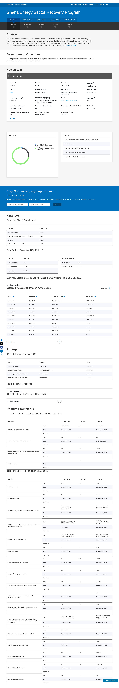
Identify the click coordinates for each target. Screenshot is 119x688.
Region (63, 98)
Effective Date (91, 89)
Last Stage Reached (42, 112)
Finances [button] (41, 24)
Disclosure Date (40, 89)
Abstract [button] (13, 24)
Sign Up (57, 204)
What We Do (10, 4)
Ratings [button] (55, 24)
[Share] (1, 347)
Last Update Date (67, 112)
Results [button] (69, 24)
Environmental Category (43, 106)
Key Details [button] (27, 24)
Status (37, 83)
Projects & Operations (21, 4)
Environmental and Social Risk (71, 106)
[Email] (1, 340)
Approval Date (65, 89)
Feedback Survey (110, 680)
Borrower (90, 83)
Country (12, 89)
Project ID (13, 83)
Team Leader (65, 83)
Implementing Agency (42, 98)
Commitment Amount (17, 106)
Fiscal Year (91, 98)
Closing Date (91, 106)
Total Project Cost (16, 98)
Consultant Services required (19, 112)
